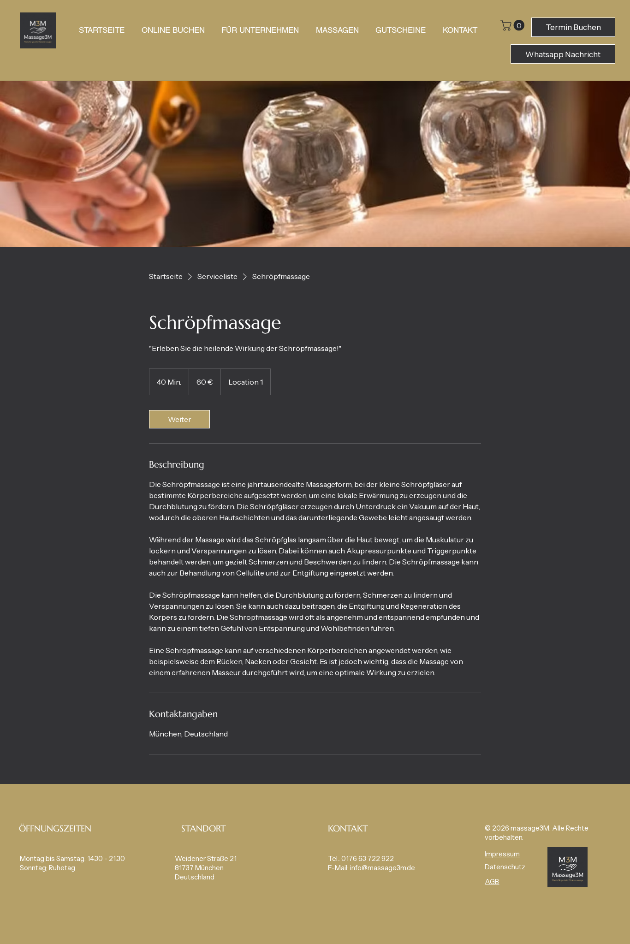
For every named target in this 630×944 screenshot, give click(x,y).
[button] (513, 25)
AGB (492, 882)
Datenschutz (505, 867)
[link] (179, 419)
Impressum (502, 854)
